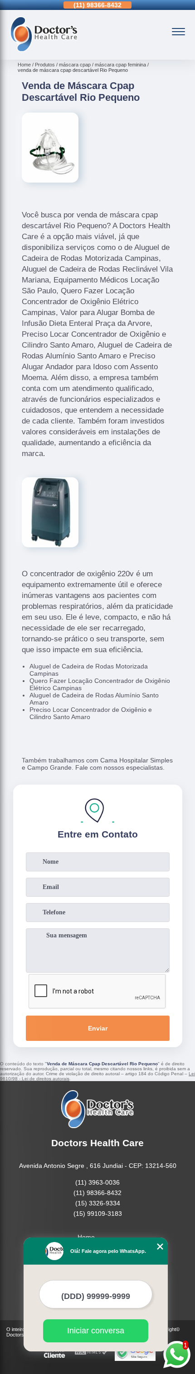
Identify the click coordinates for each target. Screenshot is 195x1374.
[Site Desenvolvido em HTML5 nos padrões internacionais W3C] (91, 1352)
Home (86, 1237)
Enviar (97, 1028)
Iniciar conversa (95, 1330)
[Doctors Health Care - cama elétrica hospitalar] (44, 49)
